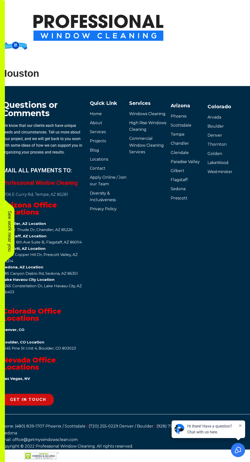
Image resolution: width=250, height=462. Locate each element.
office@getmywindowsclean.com (45, 439)
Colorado (219, 107)
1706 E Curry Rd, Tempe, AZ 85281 (35, 194)
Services (140, 103)
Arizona (180, 106)
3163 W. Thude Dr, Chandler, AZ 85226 (37, 229)
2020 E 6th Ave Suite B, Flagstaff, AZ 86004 (42, 242)
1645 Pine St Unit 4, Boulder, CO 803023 (39, 348)
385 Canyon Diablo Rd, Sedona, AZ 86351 (40, 273)
